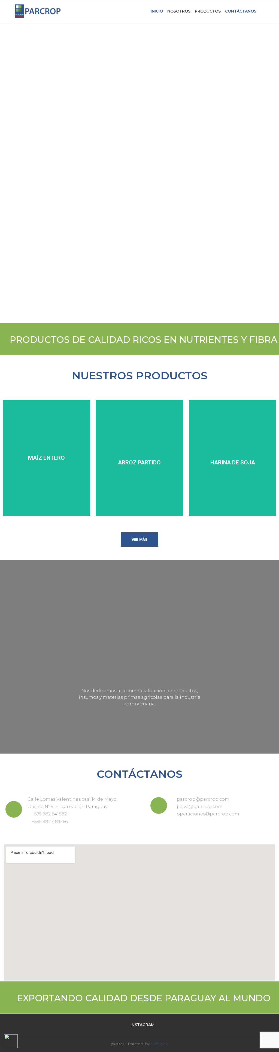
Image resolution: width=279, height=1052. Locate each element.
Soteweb (159, 1043)
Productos (208, 11)
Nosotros (178, 11)
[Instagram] (266, 11)
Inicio (157, 11)
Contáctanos (240, 11)
